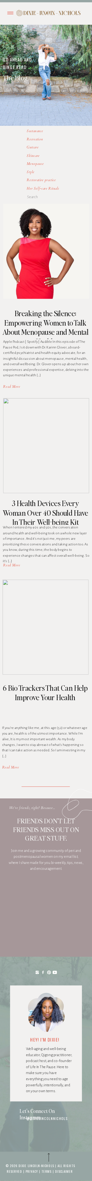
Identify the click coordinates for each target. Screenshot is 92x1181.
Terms (47, 1171)
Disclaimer (64, 1171)
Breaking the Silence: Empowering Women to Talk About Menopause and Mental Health (45, 327)
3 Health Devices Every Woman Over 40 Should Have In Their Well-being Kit (45, 513)
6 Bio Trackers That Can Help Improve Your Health (45, 692)
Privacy (32, 1171)
